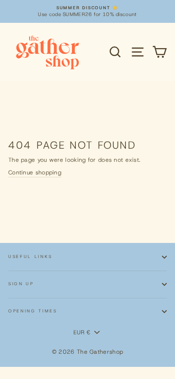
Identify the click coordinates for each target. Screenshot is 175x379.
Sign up (21, 284)
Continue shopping (34, 172)
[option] (87, 11)
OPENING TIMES (32, 311)
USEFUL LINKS (30, 256)
